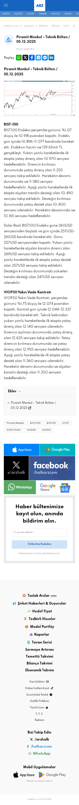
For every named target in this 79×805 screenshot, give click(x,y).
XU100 (6, 14)
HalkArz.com (11, 26)
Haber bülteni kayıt (37, 688)
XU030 (18, 14)
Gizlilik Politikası (39, 701)
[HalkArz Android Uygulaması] (57, 450)
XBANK (43, 14)
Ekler (12, 391)
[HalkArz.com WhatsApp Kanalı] (20, 487)
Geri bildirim (37, 681)
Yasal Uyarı (37, 707)
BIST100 (43, 26)
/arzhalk (41, 739)
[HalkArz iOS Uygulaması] (22, 450)
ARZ (39, 6)
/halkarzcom (41, 746)
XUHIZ (68, 14)
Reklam (39, 720)
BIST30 (55, 26)
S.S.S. (39, 714)
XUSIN (30, 14)
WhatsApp (41, 753)
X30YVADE (14, 430)
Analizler (29, 26)
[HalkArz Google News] (55, 487)
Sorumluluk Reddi (37, 694)
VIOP (66, 26)
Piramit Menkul (15, 423)
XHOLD (55, 14)
